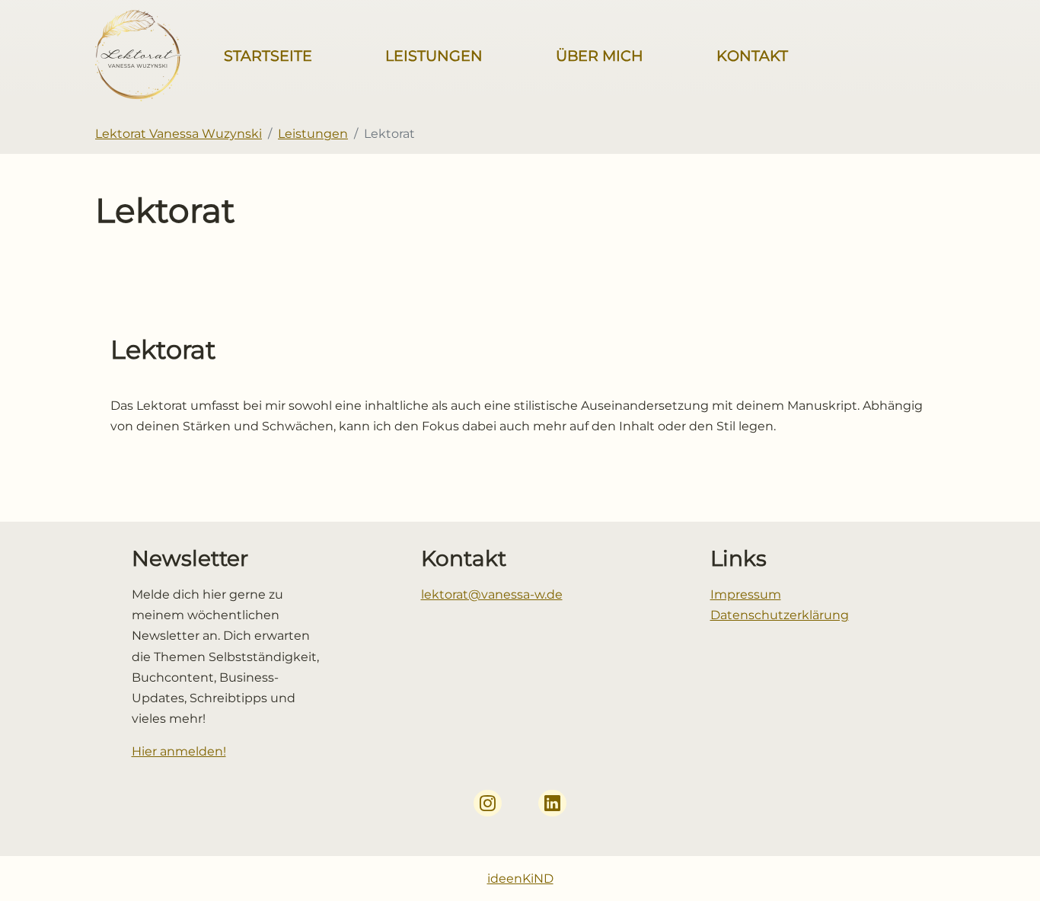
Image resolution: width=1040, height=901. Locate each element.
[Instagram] (488, 803)
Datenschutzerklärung (779, 615)
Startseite (268, 55)
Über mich (599, 55)
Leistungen (434, 55)
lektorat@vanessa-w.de (492, 594)
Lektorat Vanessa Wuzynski (178, 133)
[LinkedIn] (552, 803)
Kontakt (752, 55)
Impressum (745, 594)
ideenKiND (520, 878)
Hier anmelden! (179, 751)
